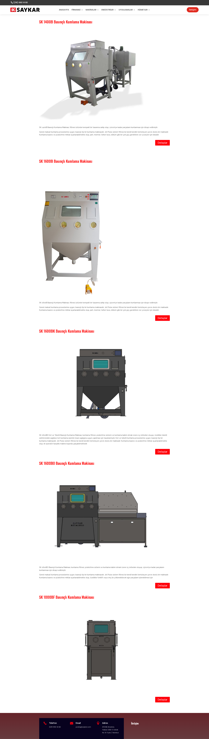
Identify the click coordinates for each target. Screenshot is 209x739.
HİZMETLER (143, 9)
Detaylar (162, 142)
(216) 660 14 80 (20, 2)
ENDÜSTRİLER (107, 9)
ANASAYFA (64, 9)
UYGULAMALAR (126, 9)
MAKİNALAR (91, 9)
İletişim (192, 9)
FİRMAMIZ (76, 9)
